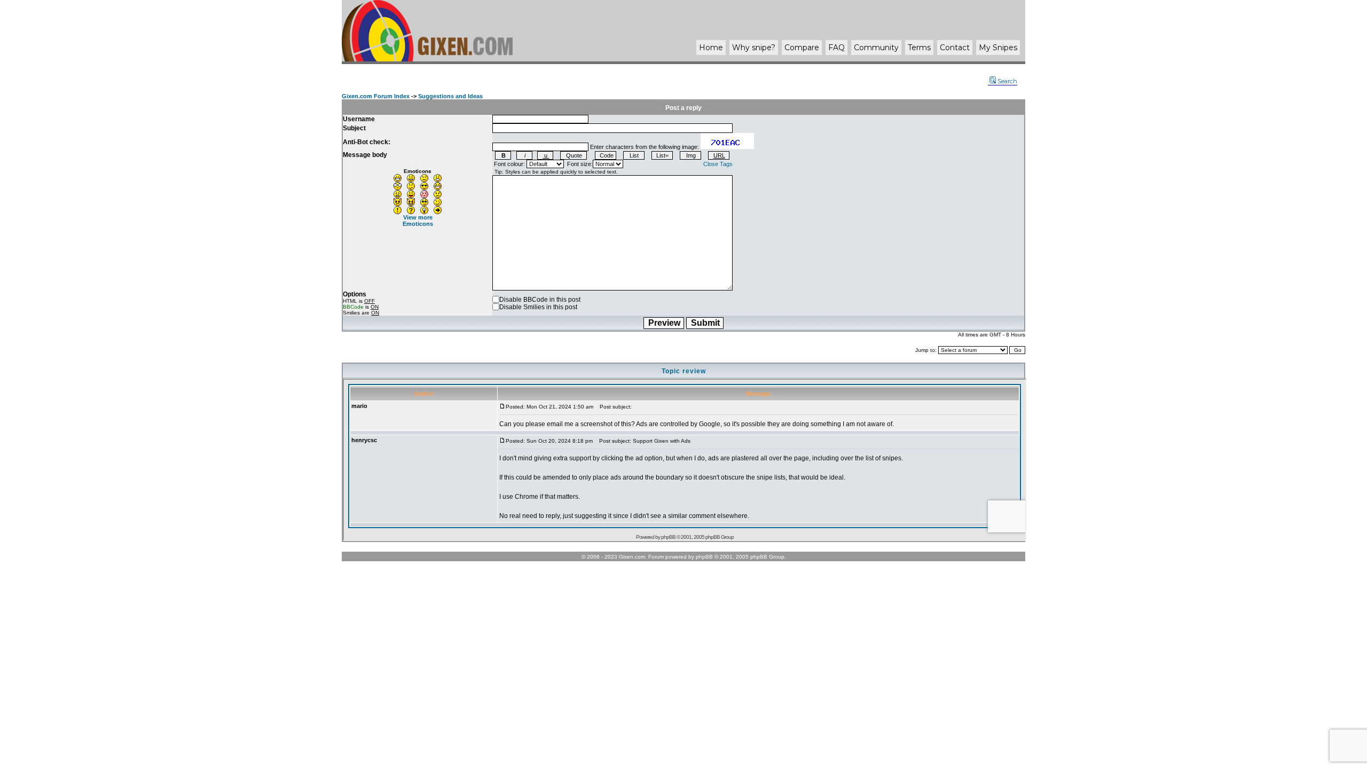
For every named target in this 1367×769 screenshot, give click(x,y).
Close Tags (718, 164)
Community (876, 47)
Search (1007, 81)
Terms (919, 47)
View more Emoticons (418, 220)
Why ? (753, 47)
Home (711, 47)
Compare (801, 47)
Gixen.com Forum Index (376, 96)
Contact (955, 47)
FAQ (836, 47)
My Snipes (998, 47)
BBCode (353, 307)
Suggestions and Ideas (450, 96)
